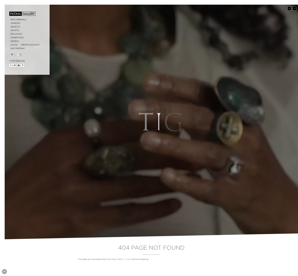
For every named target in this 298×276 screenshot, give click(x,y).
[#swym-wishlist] (12, 55)
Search (14, 41)
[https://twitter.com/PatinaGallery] (14, 65)
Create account (30, 45)
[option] (151, 122)
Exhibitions (17, 38)
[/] (22, 14)
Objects (15, 27)
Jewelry (15, 23)
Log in (13, 45)
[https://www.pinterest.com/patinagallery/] (22, 65)
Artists (14, 30)
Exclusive (16, 34)
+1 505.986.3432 (17, 61)
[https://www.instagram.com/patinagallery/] (18, 65)
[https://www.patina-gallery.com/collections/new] (151, 122)
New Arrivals (18, 19)
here (125, 259)
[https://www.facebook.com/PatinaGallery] (10, 65)
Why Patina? (17, 48)
